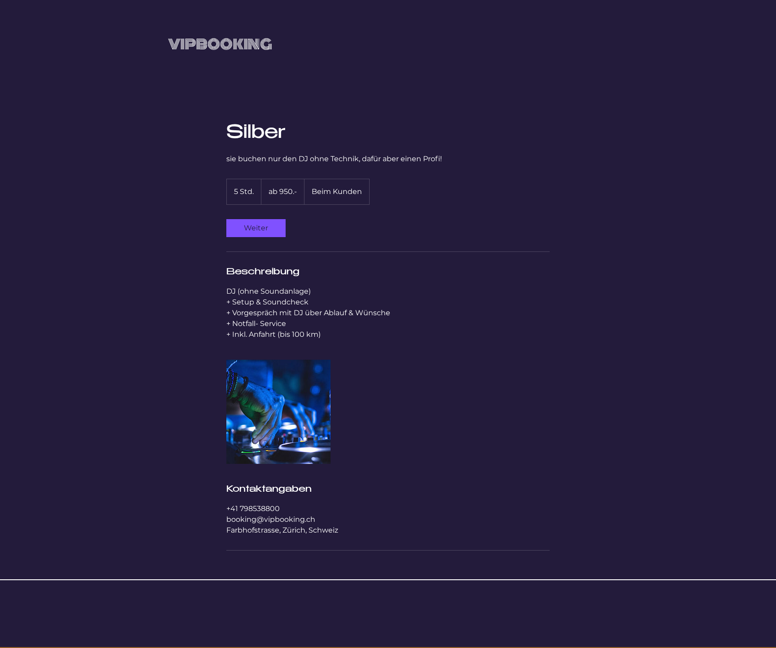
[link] (256, 228)
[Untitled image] (278, 412)
